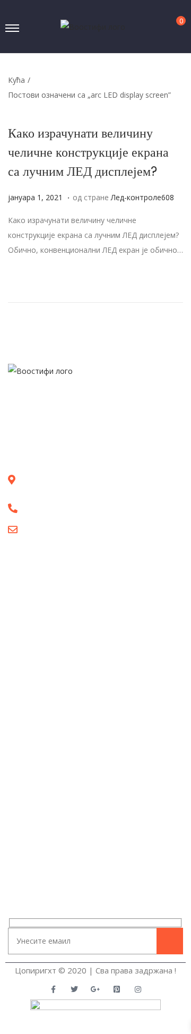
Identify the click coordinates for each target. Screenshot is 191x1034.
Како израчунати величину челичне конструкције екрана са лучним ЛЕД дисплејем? (88, 152)
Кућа (16, 80)
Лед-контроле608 (142, 197)
